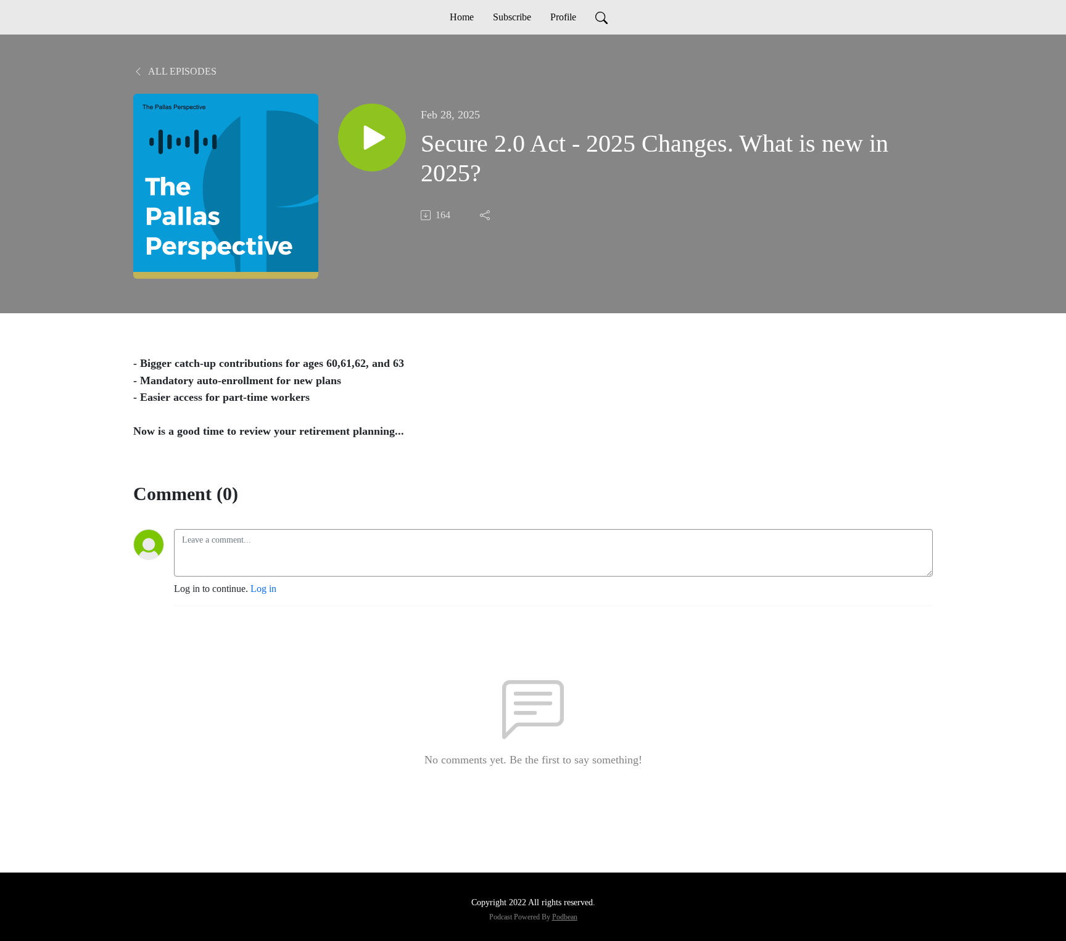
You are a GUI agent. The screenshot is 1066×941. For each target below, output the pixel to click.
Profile (563, 17)
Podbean (564, 917)
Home (462, 17)
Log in (263, 588)
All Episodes (181, 71)
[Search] (601, 17)
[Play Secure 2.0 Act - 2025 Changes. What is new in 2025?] (372, 137)
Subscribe (512, 17)
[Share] (486, 215)
